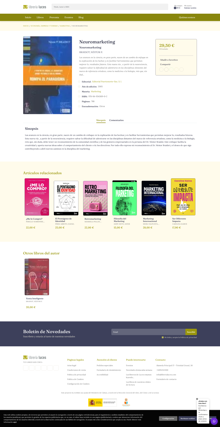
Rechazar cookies (188, 418)
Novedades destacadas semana (139, 370)
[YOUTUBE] (50, 367)
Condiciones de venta (76, 370)
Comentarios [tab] (116, 120)
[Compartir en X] (166, 69)
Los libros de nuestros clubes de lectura (138, 383)
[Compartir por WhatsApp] (171, 69)
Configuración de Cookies (78, 384)
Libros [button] (40, 17)
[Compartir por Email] (176, 69)
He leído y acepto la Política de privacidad (181, 337)
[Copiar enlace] (181, 69)
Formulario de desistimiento (109, 370)
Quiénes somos (187, 17)
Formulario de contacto (166, 379)
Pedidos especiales (105, 365)
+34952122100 (162, 370)
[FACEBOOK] (25, 367)
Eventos (129, 365)
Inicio (26, 26)
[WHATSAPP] (56, 367)
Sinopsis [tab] (101, 120)
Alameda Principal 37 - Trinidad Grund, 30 (174, 365)
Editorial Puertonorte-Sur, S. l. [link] (107, 81)
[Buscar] (164, 7)
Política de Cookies (75, 379)
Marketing (65, 26)
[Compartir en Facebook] (161, 69)
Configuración (168, 418)
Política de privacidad (76, 374)
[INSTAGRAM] (31, 367)
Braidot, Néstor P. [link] (91, 52)
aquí (14, 422)
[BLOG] (44, 367)
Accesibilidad (102, 374)
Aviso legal (71, 365)
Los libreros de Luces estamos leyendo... (138, 376)
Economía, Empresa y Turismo (44, 26)
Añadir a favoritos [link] (169, 59)
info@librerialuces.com (166, 374)
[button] (178, 6)
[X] (37, 367)
